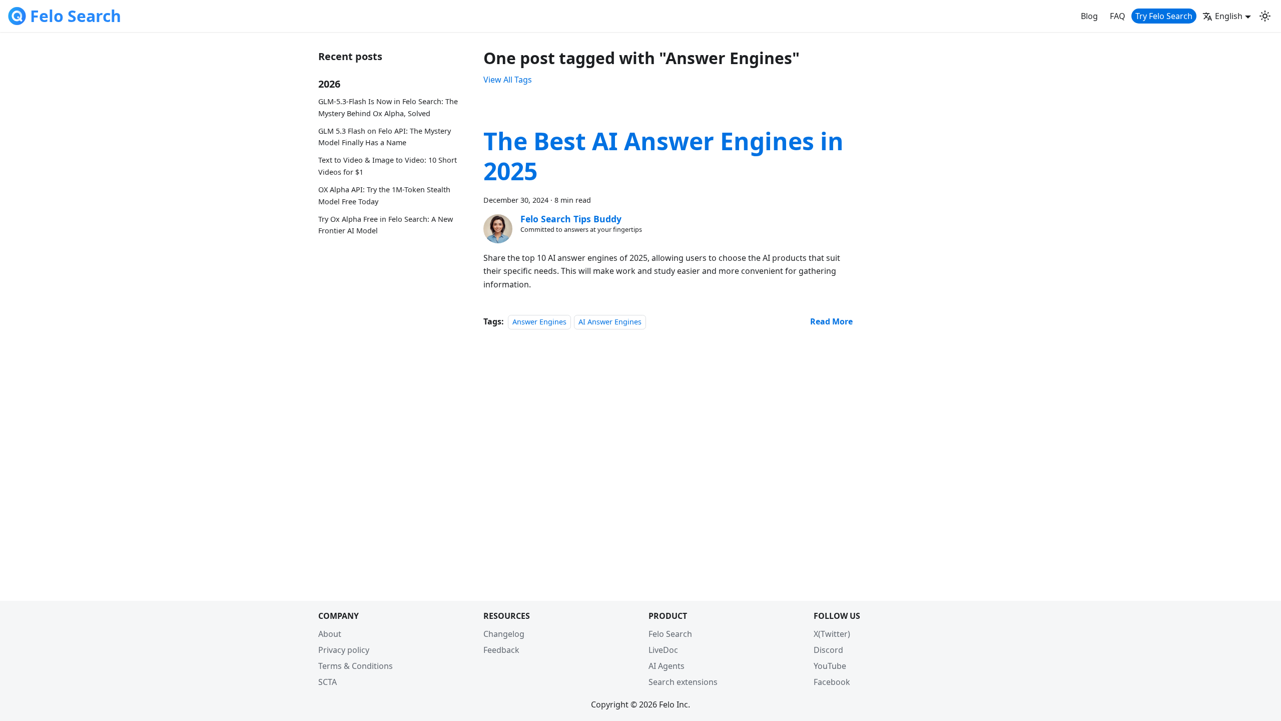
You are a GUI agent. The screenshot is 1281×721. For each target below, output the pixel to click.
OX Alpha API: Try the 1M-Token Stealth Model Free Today (384, 195)
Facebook (832, 681)
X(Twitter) (832, 633)
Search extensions (683, 681)
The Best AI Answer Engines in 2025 (663, 156)
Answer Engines (539, 321)
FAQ (1117, 16)
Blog (1089, 16)
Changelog (503, 633)
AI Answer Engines (610, 321)
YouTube (830, 665)
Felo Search (670, 633)
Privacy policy (343, 649)
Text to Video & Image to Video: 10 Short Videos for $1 (387, 166)
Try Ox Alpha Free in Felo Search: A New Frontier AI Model (385, 225)
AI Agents (667, 665)
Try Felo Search (1163, 16)
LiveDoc (663, 649)
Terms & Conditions (355, 665)
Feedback (501, 649)
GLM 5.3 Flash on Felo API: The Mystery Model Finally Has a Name (384, 137)
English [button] (1228, 16)
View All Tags (507, 79)
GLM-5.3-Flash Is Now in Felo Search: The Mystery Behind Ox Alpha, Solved (388, 107)
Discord (828, 649)
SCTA (327, 681)
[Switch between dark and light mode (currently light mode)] (1265, 16)
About (329, 633)
